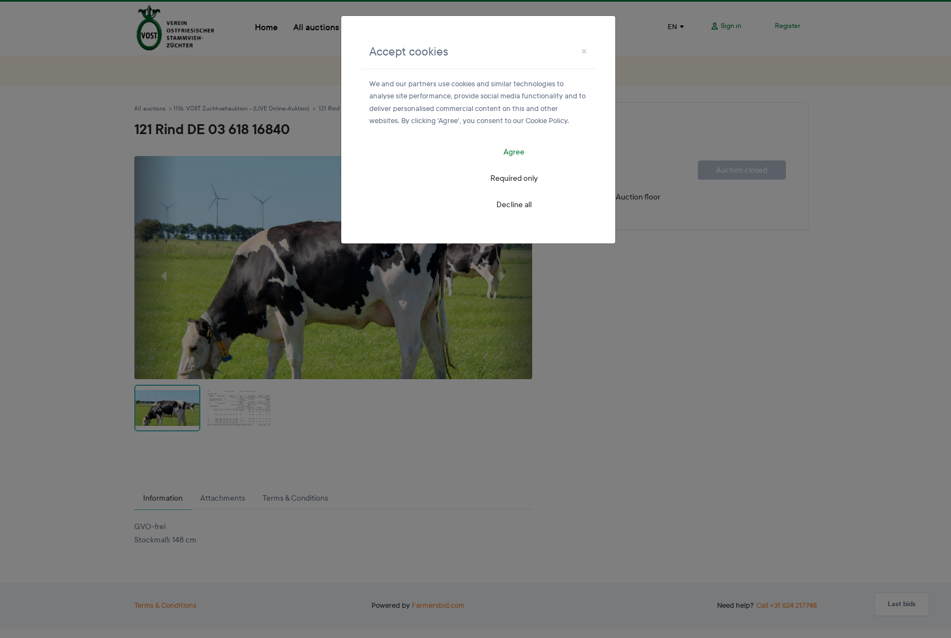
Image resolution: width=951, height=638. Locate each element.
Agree (514, 152)
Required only (514, 178)
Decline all (514, 204)
